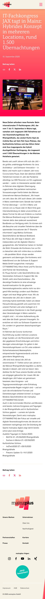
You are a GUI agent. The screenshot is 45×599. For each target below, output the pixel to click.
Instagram (9, 558)
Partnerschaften (9, 537)
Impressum (6, 588)
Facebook (16, 558)
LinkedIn (29, 558)
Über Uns (25, 523)
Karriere (25, 537)
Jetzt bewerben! (22, 572)
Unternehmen (27, 517)
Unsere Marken (8, 517)
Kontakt (25, 543)
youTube (22, 558)
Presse (5, 543)
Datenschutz (24, 588)
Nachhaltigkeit (27, 529)
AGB (15, 588)
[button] (9, 69)
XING (35, 558)
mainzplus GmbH (7, 4)
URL (4, 69)
